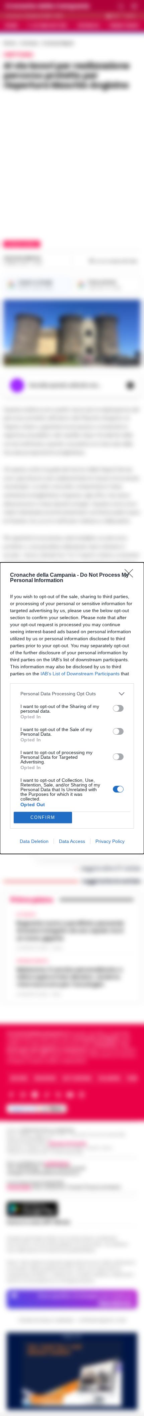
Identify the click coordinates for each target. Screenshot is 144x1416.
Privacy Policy (110, 841)
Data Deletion (34, 841)
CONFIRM (42, 817)
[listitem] (72, 693)
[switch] (118, 708)
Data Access (72, 841)
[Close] (131, 575)
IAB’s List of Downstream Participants (80, 673)
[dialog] (72, 708)
